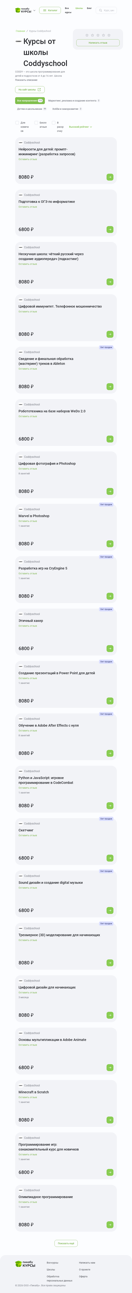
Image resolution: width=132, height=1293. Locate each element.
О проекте (84, 1269)
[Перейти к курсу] (110, 177)
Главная (20, 31)
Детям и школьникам (31, 109)
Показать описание (26, 80)
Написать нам (87, 1262)
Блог (89, 8)
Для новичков (25, 126)
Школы (79, 8)
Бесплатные (43, 124)
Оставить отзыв (28, 159)
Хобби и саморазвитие (66, 109)
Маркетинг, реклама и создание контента (73, 100)
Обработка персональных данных (59, 1278)
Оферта (83, 1276)
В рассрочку (60, 126)
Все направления (29, 100)
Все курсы (68, 10)
